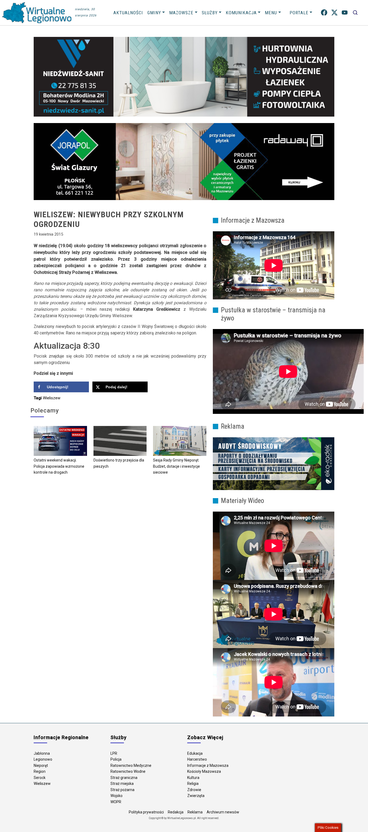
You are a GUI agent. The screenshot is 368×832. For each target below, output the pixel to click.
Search (355, 12)
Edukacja (195, 753)
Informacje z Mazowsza (207, 765)
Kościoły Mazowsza (204, 771)
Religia (193, 783)
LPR (113, 753)
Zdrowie (194, 790)
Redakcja (175, 812)
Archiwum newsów (223, 812)
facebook (324, 12)
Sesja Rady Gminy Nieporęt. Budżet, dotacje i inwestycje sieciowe (176, 466)
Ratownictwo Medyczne (130, 765)
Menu (271, 12)
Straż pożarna (122, 790)
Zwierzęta (195, 795)
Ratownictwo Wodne (127, 771)
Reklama (195, 812)
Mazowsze (181, 12)
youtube (345, 12)
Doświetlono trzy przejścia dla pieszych (118, 463)
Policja (115, 759)
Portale (299, 12)
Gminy (154, 12)
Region (40, 771)
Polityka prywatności (146, 812)
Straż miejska (122, 783)
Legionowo (43, 759)
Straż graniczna (123, 777)
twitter (334, 12)
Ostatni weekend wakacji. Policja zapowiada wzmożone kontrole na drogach (59, 466)
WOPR (115, 802)
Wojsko (116, 795)
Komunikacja (241, 12)
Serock (40, 777)
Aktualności (128, 12)
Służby (210, 12)
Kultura (193, 777)
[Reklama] (273, 463)
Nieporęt (41, 765)
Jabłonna (42, 753)
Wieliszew (51, 398)
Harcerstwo (197, 759)
